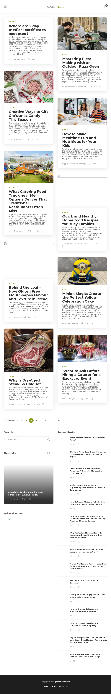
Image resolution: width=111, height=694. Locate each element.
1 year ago (17, 317)
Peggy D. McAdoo (68, 164)
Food (12, 22)
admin (11, 59)
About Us (63, 687)
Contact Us (50, 687)
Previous (11, 420)
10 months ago (19, 59)
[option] (82, 549)
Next (60, 420)
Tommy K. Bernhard (69, 243)
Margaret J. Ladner (68, 87)
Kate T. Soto (66, 323)
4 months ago (13, 499)
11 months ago (19, 140)
